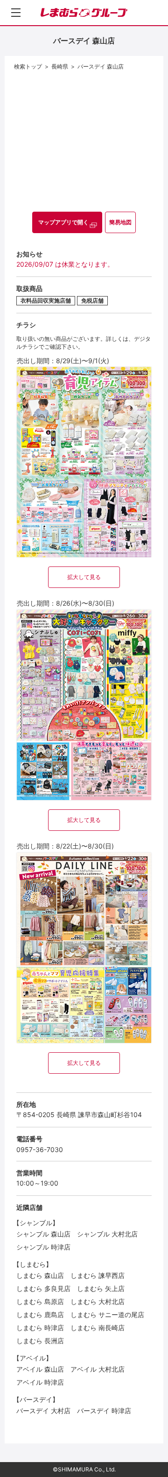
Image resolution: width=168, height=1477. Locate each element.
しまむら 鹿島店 (40, 1314)
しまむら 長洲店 (40, 1341)
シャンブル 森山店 (43, 1234)
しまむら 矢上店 (101, 1288)
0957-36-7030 (39, 1149)
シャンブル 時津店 (43, 1247)
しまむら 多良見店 (43, 1288)
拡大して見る (84, 576)
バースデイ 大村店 (43, 1411)
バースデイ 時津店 (104, 1411)
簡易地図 (120, 222)
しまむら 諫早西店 (97, 1275)
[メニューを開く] (15, 12)
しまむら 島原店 (40, 1301)
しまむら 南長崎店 (97, 1328)
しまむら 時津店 (40, 1328)
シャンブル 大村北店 (107, 1234)
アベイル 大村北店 (97, 1369)
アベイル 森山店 (40, 1369)
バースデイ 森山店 (100, 66)
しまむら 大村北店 (97, 1301)
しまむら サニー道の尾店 (107, 1314)
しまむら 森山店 (40, 1275)
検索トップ (28, 66)
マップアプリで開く (63, 222)
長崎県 (59, 66)
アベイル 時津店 (40, 1382)
